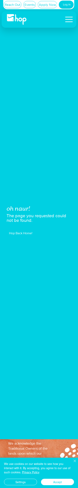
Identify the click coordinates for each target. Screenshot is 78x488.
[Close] (72, 463)
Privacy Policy (30, 472)
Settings (20, 482)
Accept (57, 482)
